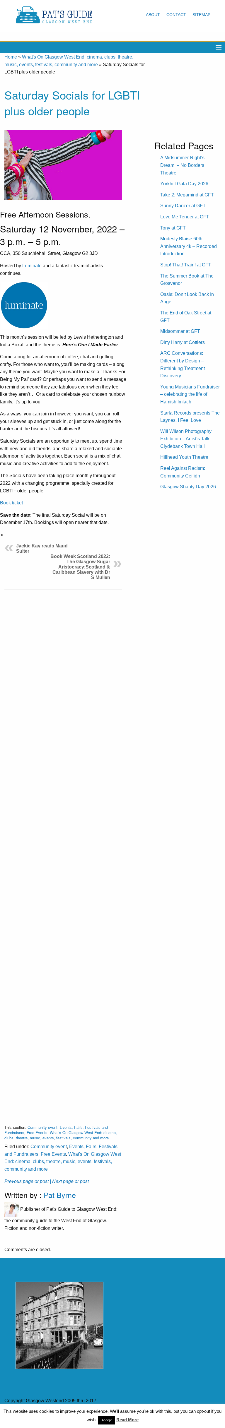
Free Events (37, 1132)
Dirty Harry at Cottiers (182, 342)
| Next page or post (69, 1181)
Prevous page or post (26, 1181)
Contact (176, 14)
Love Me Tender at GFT (184, 216)
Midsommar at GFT (180, 331)
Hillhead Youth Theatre (184, 457)
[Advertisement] (63, 852)
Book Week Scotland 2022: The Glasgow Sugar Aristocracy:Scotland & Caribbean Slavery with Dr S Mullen (80, 567)
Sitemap (201, 14)
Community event (42, 1127)
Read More (127, 1419)
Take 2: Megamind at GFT (187, 194)
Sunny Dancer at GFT (183, 205)
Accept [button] (107, 1420)
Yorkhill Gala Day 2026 (184, 183)
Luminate (32, 265)
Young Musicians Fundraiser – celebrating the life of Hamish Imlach (190, 394)
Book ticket (11, 502)
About (153, 14)
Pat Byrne (60, 1194)
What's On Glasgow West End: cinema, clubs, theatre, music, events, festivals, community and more (60, 1135)
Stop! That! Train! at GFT (185, 264)
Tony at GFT (173, 227)
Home (10, 56)
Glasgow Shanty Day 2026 (188, 486)
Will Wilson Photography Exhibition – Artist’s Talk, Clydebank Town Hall (186, 439)
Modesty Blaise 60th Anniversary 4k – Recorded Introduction (188, 246)
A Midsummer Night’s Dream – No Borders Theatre (182, 165)
